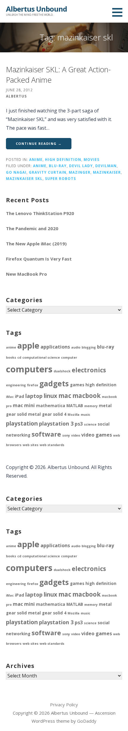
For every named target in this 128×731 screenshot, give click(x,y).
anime (36, 159)
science (90, 424)
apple (28, 345)
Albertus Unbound (36, 9)
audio (75, 347)
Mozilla (73, 414)
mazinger (79, 172)
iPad (19, 396)
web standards (52, 445)
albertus (16, 96)
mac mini (24, 405)
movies (91, 159)
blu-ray (58, 165)
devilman (106, 165)
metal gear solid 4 (47, 414)
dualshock (62, 371)
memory (91, 406)
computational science (41, 357)
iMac (10, 397)
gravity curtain (47, 172)
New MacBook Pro (26, 274)
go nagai (16, 172)
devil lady (81, 165)
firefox (32, 385)
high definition (63, 159)
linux (50, 396)
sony (66, 435)
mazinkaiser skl (24, 178)
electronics (89, 370)
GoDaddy (86, 721)
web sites (30, 445)
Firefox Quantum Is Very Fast (39, 259)
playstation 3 (56, 423)
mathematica (50, 405)
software (46, 434)
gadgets (54, 383)
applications (55, 346)
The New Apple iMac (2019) (36, 244)
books (11, 357)
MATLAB (74, 405)
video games (96, 435)
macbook (86, 395)
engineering (16, 385)
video (75, 435)
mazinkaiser (107, 172)
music (85, 414)
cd (19, 357)
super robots (60, 178)
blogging (89, 347)
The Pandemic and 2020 (32, 228)
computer (69, 357)
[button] (119, 12)
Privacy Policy (64, 705)
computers (29, 369)
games (77, 385)
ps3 (79, 424)
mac (64, 395)
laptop (34, 395)
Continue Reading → (39, 143)
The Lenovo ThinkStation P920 (40, 213)
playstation (22, 423)
